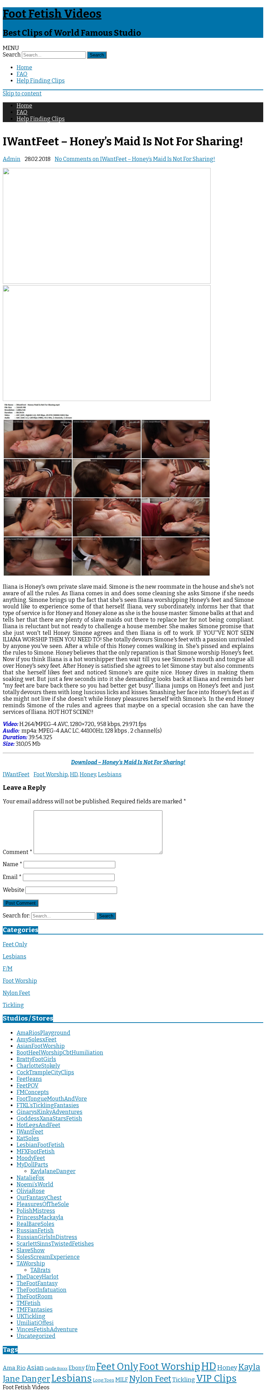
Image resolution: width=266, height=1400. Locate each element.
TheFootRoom (35, 1296)
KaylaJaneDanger (53, 1171)
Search (12, 54)
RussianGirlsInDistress (47, 1237)
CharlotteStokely (38, 1065)
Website (13, 890)
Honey (88, 774)
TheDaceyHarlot (38, 1276)
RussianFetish (35, 1230)
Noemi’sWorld (35, 1184)
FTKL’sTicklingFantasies (48, 1105)
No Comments (135, 159)
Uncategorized (36, 1336)
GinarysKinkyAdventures (49, 1112)
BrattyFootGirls (36, 1059)
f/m (90, 1368)
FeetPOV (27, 1085)
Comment (18, 852)
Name (13, 864)
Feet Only (15, 944)
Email (12, 877)
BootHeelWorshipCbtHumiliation (60, 1052)
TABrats (40, 1270)
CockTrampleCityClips (45, 1072)
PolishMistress (36, 1210)
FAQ (22, 74)
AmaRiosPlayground (43, 1033)
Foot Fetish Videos (52, 13)
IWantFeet (16, 774)
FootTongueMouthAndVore (52, 1098)
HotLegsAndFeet (38, 1125)
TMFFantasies (35, 1309)
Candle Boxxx (56, 1368)
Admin (11, 159)
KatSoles (28, 1138)
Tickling (13, 1005)
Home (24, 67)
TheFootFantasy (37, 1283)
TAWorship (31, 1263)
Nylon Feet (16, 993)
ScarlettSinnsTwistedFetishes (55, 1243)
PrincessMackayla (40, 1217)
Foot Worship (51, 774)
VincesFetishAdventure (47, 1329)
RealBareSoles (35, 1224)
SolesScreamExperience (48, 1257)
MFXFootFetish (36, 1151)
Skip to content (22, 93)
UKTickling (31, 1316)
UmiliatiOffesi (35, 1323)
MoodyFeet (31, 1158)
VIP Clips (216, 1378)
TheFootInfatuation (41, 1290)
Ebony (77, 1368)
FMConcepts (33, 1092)
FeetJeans (29, 1079)
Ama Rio (14, 1368)
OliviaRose (31, 1191)
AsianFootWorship (41, 1046)
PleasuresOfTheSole (43, 1204)
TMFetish (29, 1303)
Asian (35, 1368)
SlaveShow (31, 1250)
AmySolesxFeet (36, 1039)
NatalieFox (30, 1178)
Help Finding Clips (41, 80)
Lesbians (110, 774)
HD (74, 774)
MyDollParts (32, 1164)
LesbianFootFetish (40, 1145)
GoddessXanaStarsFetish (49, 1118)
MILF (121, 1379)
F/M (7, 968)
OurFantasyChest (39, 1197)
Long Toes (103, 1380)
